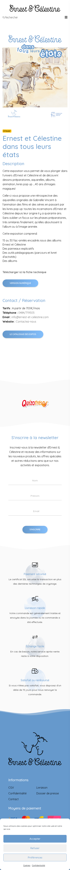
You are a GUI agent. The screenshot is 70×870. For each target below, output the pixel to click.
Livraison (41, 787)
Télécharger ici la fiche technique (24, 272)
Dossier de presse (47, 793)
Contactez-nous (26, 321)
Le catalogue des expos (23, 334)
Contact (13, 799)
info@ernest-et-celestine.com (30, 317)
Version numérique (20, 283)
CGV (11, 787)
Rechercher (11, 17)
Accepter (35, 838)
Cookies (26, 865)
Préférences (35, 857)
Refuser (35, 848)
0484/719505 (26, 312)
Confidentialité (38, 865)
